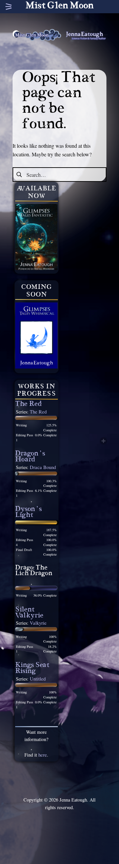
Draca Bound (43, 467)
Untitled (38, 679)
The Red (28, 404)
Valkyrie (38, 623)
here (42, 755)
